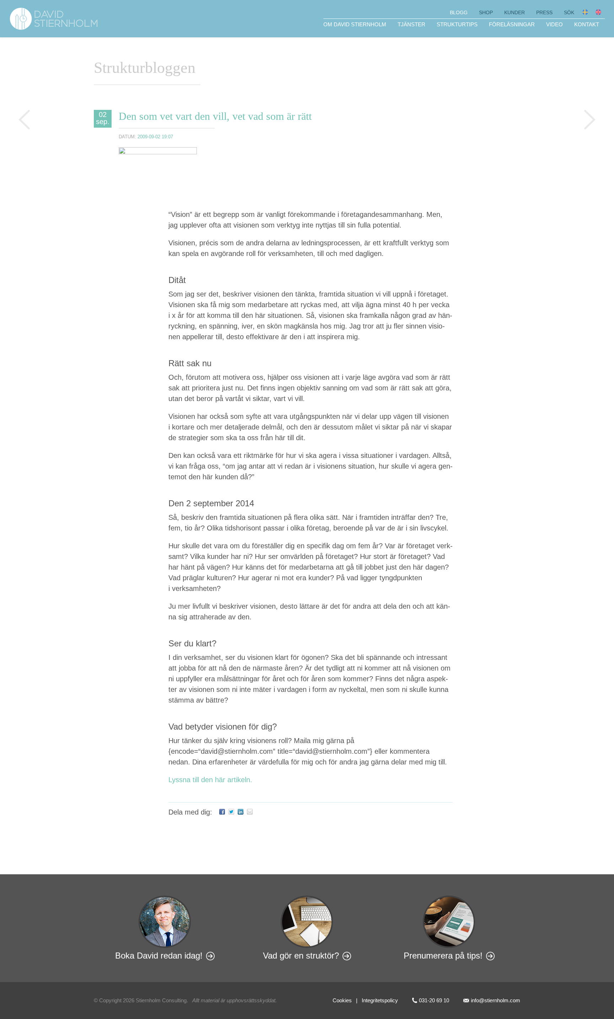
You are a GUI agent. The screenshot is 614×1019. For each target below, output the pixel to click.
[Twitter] (231, 812)
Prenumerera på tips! (443, 955)
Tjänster (411, 24)
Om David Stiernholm (354, 24)
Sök (569, 12)
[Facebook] (222, 812)
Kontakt (586, 24)
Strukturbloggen (144, 67)
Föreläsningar (512, 24)
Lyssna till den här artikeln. (210, 780)
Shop (486, 12)
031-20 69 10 (434, 1000)
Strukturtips (457, 24)
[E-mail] (250, 812)
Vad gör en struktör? (301, 955)
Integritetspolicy (380, 1000)
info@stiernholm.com (495, 1000)
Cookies (342, 1000)
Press (544, 12)
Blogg (459, 12)
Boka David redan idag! (159, 955)
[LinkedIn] (240, 812)
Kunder (514, 12)
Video (554, 24)
